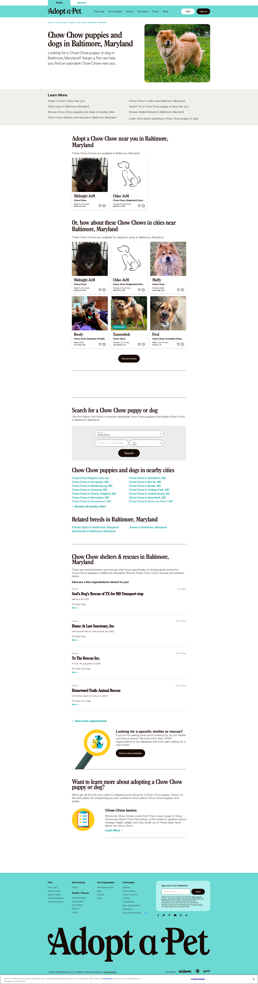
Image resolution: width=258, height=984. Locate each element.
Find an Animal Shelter (130, 753)
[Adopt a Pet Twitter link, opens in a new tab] (164, 915)
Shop (165, 11)
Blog (99, 891)
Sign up (203, 11)
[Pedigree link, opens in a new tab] (197, 971)
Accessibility (128, 902)
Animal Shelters (79, 898)
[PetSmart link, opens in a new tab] (185, 971)
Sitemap (126, 887)
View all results (129, 358)
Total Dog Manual (56, 898)
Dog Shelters (78, 901)
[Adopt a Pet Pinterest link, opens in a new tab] (170, 915)
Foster (155, 11)
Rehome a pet (54, 891)
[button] (100, 205)
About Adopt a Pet (105, 887)
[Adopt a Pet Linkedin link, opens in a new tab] (186, 915)
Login (187, 11)
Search (128, 453)
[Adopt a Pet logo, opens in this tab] (129, 947)
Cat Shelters (77, 905)
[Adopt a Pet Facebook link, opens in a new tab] (159, 915)
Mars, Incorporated (131, 905)
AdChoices (127, 909)
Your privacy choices (132, 912)
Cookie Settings (110, 972)
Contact (100, 894)
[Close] (254, 979)
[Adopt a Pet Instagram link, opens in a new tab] (181, 915)
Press (99, 898)
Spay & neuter (54, 894)
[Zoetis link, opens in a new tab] (206, 971)
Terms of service (130, 894)
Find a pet (52, 887)
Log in (75, 912)
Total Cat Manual (55, 902)
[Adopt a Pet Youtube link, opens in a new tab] (176, 915)
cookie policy (107, 979)
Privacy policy (129, 891)
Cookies (126, 898)
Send (198, 892)
